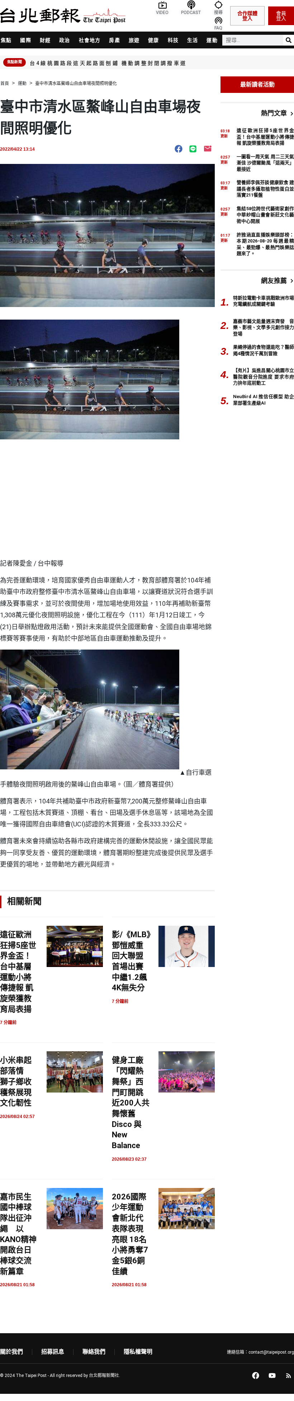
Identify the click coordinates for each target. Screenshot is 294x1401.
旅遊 (134, 40)
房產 (114, 40)
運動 (212, 40)
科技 (173, 40)
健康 (153, 40)
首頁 (4, 83)
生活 (192, 40)
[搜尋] (288, 40)
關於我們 (11, 1351)
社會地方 (90, 40)
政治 (64, 40)
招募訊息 (52, 1351)
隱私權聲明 (138, 1351)
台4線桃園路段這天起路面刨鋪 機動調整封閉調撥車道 (108, 63)
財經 (45, 40)
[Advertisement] (107, 504)
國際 (25, 40)
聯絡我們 (93, 1351)
